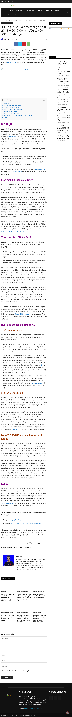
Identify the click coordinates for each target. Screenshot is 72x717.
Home (3, 20)
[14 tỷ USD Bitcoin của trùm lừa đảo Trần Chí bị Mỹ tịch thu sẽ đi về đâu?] (52, 137)
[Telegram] (55, 698)
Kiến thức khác (36, 612)
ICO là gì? (6, 103)
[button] (67, 13)
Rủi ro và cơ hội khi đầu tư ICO (13, 109)
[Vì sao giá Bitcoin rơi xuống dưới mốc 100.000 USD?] (52, 109)
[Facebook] (59, 1)
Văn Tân (7, 39)
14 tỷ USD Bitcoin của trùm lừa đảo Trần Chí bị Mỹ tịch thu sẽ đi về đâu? (63, 137)
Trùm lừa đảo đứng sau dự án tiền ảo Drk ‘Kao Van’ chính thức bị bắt (63, 63)
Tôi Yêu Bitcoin (12, 62)
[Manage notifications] (67, 712)
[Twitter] (64, 1)
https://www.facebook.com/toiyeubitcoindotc (25, 523)
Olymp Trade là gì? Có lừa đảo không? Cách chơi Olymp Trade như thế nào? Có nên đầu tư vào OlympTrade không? (39, 618)
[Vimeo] (67, 1)
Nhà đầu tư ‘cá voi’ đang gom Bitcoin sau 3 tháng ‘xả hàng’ (63, 71)
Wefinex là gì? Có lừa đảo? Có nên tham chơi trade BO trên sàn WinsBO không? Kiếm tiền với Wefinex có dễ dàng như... (24, 618)
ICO (3, 50)
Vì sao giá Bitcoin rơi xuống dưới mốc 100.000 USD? (63, 109)
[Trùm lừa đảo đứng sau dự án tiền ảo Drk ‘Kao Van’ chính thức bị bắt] (52, 63)
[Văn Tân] (2, 39)
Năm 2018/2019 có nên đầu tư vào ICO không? (18, 115)
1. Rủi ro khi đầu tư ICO (12, 111)
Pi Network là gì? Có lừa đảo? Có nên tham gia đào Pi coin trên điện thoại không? (8, 618)
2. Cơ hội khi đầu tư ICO (13, 113)
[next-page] (5, 626)
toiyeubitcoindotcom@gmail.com (33, 708)
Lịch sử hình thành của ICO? (12, 105)
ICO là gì (20, 547)
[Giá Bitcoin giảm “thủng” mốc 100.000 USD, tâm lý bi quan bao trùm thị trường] (52, 117)
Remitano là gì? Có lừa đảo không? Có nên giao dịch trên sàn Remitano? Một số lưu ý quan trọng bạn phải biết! (24, 597)
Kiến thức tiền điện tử (11, 20)
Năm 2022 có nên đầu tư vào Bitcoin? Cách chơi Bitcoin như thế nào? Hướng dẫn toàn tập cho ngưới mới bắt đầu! (7, 597)
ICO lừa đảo (27, 547)
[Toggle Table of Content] (42, 100)
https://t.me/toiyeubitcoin (19, 520)
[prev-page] (2, 626)
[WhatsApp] (28, 44)
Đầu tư (3, 591)
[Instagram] (62, 1)
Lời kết (6, 117)
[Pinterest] (24, 44)
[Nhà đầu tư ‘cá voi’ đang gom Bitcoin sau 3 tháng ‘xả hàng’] (52, 71)
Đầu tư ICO (9, 547)
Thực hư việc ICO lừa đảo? (12, 107)
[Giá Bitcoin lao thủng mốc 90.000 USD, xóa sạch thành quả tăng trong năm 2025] (52, 99)
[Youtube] (70, 1)
